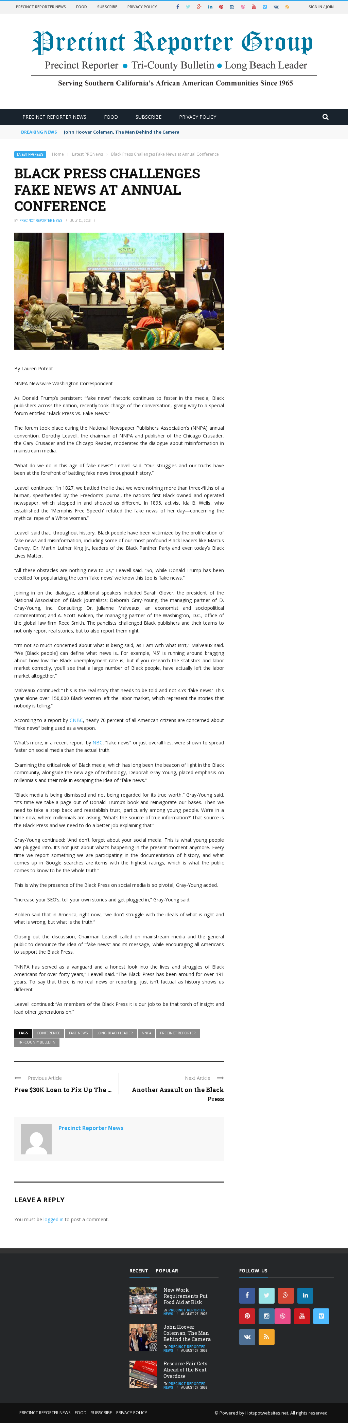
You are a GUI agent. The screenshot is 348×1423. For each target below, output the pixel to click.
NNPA (146, 1033)
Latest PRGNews (30, 154)
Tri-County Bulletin (36, 1042)
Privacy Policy (142, 6)
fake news (78, 1033)
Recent (138, 1270)
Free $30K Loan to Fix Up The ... (62, 1090)
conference (48, 1033)
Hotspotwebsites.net (266, 1413)
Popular (167, 1270)
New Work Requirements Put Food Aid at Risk (185, 1296)
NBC (97, 742)
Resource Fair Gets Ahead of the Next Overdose (185, 1369)
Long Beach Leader (115, 1033)
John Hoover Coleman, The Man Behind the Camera (121, 132)
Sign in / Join (321, 6)
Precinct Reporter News (41, 6)
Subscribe (107, 6)
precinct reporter (178, 1033)
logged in (54, 1219)
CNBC (76, 720)
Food (81, 6)
